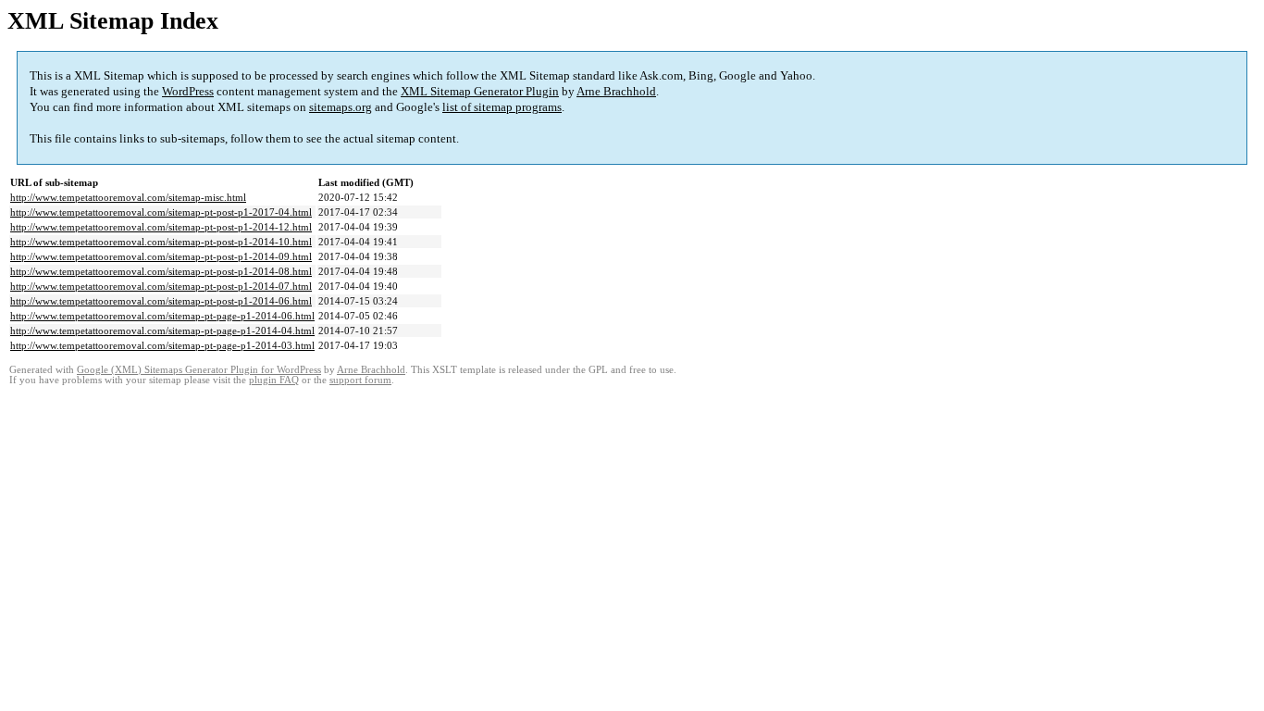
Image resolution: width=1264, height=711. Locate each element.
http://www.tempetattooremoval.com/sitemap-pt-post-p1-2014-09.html (161, 256)
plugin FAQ (274, 380)
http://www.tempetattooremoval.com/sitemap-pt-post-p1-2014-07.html (161, 286)
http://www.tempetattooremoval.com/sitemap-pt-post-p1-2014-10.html (161, 241)
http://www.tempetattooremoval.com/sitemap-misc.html (128, 197)
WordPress (188, 91)
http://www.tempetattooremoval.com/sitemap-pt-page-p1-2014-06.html (162, 315)
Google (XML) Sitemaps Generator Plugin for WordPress (199, 370)
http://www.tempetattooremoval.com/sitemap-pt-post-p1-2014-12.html (161, 226)
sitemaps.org (340, 107)
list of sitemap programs (502, 107)
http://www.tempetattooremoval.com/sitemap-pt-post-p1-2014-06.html (161, 300)
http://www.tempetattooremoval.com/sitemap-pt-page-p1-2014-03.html (162, 345)
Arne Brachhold (616, 91)
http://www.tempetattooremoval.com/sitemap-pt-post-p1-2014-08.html (161, 271)
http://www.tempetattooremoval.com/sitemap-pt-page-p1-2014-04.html (162, 330)
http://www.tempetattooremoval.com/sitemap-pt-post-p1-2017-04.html (161, 212)
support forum (360, 380)
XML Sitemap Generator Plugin (480, 91)
